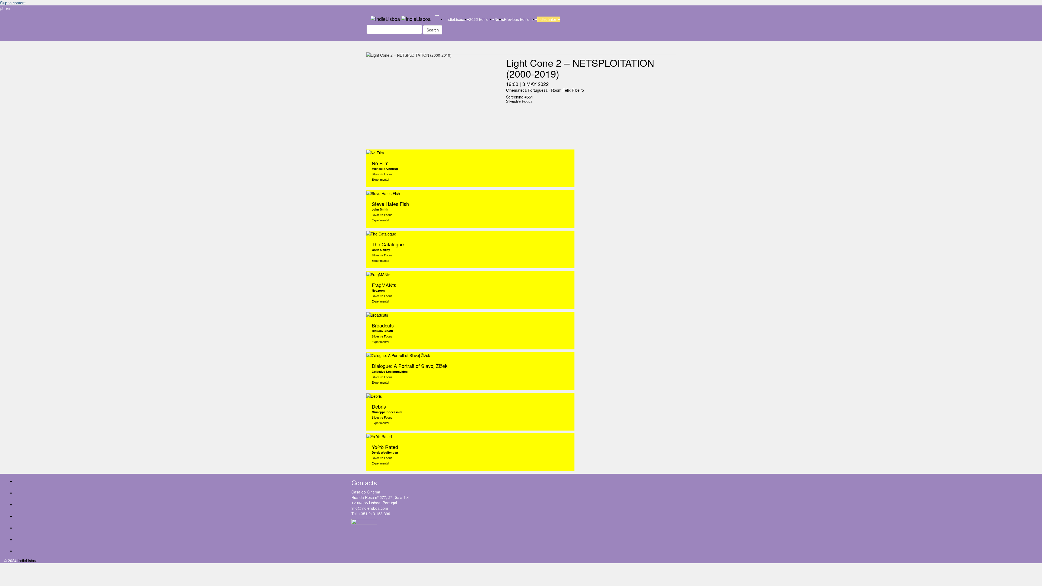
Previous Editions (519, 19)
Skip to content (13, 2)
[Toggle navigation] (437, 15)
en (8, 8)
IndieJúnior (547, 19)
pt (1, 8)
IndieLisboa (456, 19)
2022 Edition (480, 19)
